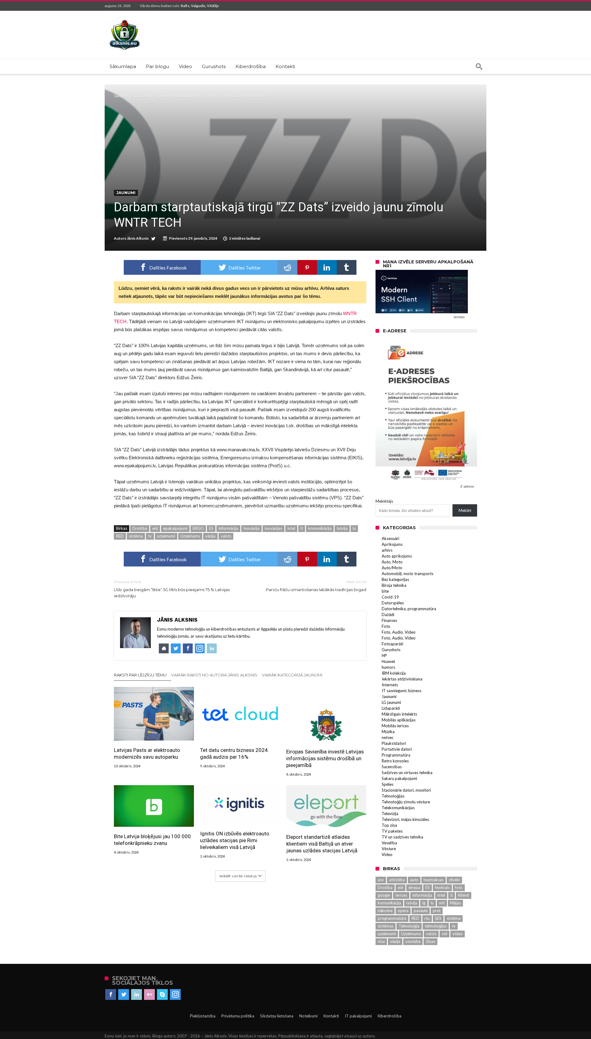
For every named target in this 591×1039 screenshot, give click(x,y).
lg (423, 902)
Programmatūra (396, 755)
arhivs (387, 550)
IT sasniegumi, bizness (401, 690)
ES (211, 528)
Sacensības (392, 766)
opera (403, 910)
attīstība (397, 879)
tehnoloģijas (436, 925)
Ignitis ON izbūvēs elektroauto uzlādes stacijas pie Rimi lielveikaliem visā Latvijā (234, 840)
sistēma (136, 536)
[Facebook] (110, 994)
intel (291, 528)
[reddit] (287, 267)
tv (150, 536)
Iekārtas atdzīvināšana (402, 678)
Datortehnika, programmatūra (409, 608)
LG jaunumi (391, 702)
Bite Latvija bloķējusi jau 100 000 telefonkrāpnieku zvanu (152, 839)
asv (381, 879)
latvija (342, 528)
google (384, 895)
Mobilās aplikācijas (399, 719)
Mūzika (388, 731)
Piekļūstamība (202, 1015)
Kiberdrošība (389, 1015)
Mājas (455, 902)
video (457, 933)
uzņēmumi (166, 536)
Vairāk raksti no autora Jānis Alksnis (214, 674)
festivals (442, 887)
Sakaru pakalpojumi (399, 778)
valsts (226, 536)
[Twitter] (123, 994)
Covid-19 (390, 597)
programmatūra (392, 918)
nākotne (385, 910)
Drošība (139, 528)
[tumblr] (346, 267)
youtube (412, 941)
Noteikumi (308, 1015)
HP (384, 655)
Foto (386, 626)
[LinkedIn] (136, 994)
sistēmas (385, 925)
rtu (427, 918)
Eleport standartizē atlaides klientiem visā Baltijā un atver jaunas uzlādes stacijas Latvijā (321, 844)
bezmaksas (434, 879)
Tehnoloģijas (393, 795)
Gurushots (391, 649)
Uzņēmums (190, 536)
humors (388, 667)
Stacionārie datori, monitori (406, 790)
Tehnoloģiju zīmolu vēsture (406, 801)
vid (444, 933)
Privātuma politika (237, 1015)
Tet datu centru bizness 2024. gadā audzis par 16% (234, 753)
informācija (228, 528)
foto (459, 887)
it (301, 528)
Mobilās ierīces (395, 725)
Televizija (390, 813)
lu (354, 528)
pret (436, 910)
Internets (390, 684)
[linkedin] (327, 267)
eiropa (414, 887)
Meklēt (465, 510)
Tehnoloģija (409, 925)
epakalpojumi (175, 528)
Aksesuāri (390, 538)
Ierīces (401, 895)
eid (155, 528)
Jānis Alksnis (138, 238)
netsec (387, 737)
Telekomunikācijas (398, 807)
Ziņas (430, 941)
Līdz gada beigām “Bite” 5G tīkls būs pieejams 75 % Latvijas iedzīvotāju (172, 588)
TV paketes (392, 831)
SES (438, 918)
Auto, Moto (392, 561)
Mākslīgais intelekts (399, 714)
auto (414, 879)
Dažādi (388, 614)
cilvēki (454, 879)
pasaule (421, 910)
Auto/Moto (392, 567)
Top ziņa (389, 825)
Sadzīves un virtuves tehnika (407, 772)
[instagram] (175, 994)
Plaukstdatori (394, 743)
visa (381, 941)
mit (442, 902)
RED (120, 536)
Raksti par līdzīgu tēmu (140, 674)
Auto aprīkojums (397, 556)
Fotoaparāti (392, 643)
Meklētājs (384, 501)
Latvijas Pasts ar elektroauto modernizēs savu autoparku (147, 753)
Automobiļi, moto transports (407, 573)
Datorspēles (393, 602)
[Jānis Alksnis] (125, 19)
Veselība (389, 842)
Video (387, 854)
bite (385, 591)
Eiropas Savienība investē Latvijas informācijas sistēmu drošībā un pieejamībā (325, 758)
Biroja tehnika (394, 585)
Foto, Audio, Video (399, 632)
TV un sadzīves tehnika (402, 836)
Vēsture (389, 848)
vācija (210, 536)
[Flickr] (149, 994)
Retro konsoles (395, 760)
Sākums (120, 96)
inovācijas (273, 528)
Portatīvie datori (397, 749)
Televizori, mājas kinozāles (405, 819)
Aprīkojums (392, 544)
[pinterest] (307, 267)
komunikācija (320, 528)
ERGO (198, 528)
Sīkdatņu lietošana (276, 1015)
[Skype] (162, 994)
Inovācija (251, 528)
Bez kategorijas (395, 579)
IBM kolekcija (394, 673)
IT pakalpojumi (358, 1015)
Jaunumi (141, 96)
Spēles (387, 784)
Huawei (388, 661)
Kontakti (331, 1015)
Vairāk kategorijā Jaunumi (292, 674)
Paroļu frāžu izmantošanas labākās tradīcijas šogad (316, 585)
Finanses (389, 620)
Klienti (463, 895)
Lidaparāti (391, 708)
